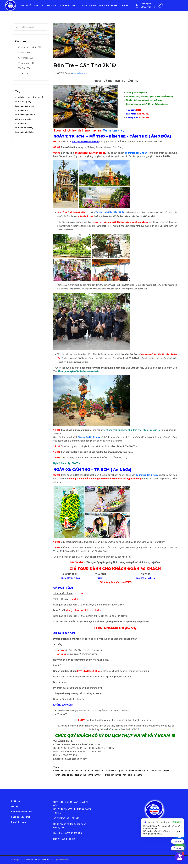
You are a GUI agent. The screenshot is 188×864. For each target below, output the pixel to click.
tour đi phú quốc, (23, 101)
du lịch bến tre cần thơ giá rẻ (89, 770)
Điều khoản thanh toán (21, 811)
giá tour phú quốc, (23, 119)
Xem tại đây (114, 130)
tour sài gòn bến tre (112, 775)
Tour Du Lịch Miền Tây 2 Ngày (109, 212)
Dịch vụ (51, 5)
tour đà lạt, (20, 97)
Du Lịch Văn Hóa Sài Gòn (38, 860)
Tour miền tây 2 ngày (136, 152)
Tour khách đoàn (87, 5)
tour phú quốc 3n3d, (24, 132)
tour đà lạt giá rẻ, (35, 97)
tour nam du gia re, (24, 128)
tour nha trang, (22, 110)
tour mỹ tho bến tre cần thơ (87, 775)
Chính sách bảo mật (20, 817)
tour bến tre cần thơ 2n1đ (136, 770)
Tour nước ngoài (107, 5)
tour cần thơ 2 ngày (160, 770)
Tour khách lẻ (67, 5)
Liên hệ (124, 5)
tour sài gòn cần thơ (132, 775)
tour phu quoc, (22, 123)
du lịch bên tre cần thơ (63, 770)
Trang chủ (26, 5)
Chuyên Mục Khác (80, 73)
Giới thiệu (39, 5)
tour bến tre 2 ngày (114, 770)
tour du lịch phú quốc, (25, 114)
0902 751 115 (148, 6)
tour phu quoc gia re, (25, 106)
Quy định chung (18, 822)
